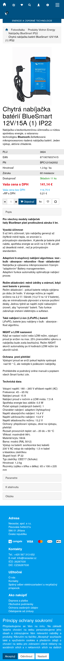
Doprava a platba (18, 600)
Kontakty (13, 581)
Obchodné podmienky (21, 604)
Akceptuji (10, 656)
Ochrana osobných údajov (23, 607)
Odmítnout (26, 656)
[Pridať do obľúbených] (47, 202)
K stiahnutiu (12, 487)
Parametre (11, 478)
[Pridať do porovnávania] (55, 202)
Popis (9, 212)
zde (27, 374)
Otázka (10, 496)
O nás (12, 577)
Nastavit (42, 656)
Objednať (28, 201)
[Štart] (6, 29)
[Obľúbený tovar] (21, 4)
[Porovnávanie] (14, 4)
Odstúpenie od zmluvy (21, 611)
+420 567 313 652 (24, 554)
